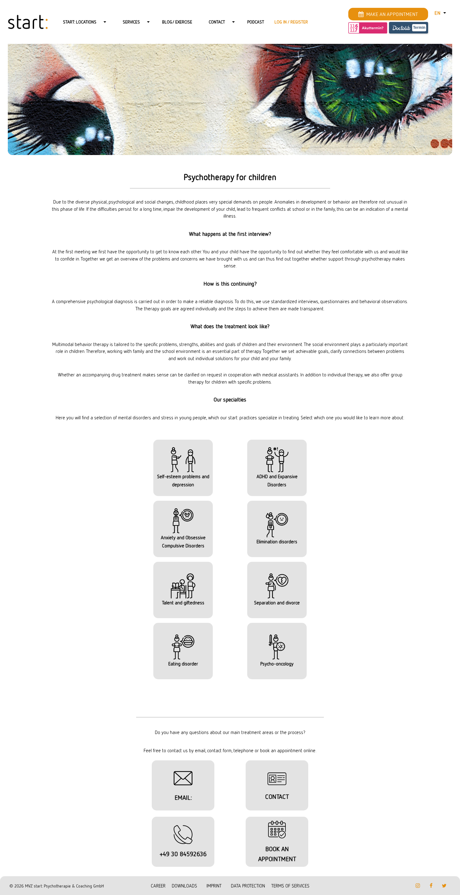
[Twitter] (444, 885)
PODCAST (255, 21)
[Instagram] (417, 885)
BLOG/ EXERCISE (177, 21)
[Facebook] (430, 885)
